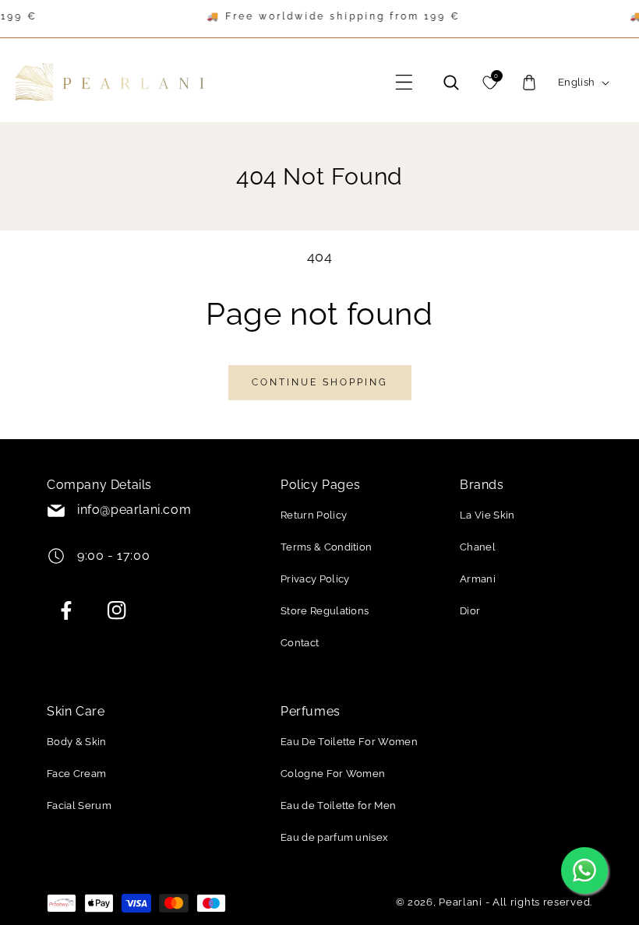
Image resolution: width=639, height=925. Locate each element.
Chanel (478, 547)
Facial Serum (79, 805)
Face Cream (76, 773)
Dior (470, 611)
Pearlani (460, 902)
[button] (404, 82)
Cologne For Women (333, 773)
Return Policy (314, 515)
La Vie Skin (487, 515)
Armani (478, 579)
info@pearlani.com (134, 509)
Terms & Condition (326, 547)
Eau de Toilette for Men (338, 805)
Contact (300, 643)
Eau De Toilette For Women (349, 741)
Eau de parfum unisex (334, 837)
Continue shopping (320, 382)
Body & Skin (77, 741)
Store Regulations (325, 611)
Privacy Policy (315, 579)
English (576, 82)
